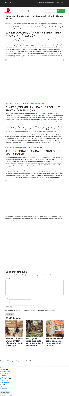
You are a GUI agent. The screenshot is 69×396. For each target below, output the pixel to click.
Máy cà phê (3, 369)
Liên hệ (2, 390)
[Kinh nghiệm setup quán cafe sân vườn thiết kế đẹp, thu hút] (34, 328)
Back (4, 375)
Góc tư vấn (3, 386)
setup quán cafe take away (36, 103)
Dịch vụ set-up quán (7, 380)
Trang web (8, 306)
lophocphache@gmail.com (47, 2)
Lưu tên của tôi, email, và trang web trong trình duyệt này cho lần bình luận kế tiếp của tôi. (31, 310)
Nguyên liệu (3, 377)
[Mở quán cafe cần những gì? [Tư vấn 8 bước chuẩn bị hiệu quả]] (14, 328)
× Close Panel (5, 392)
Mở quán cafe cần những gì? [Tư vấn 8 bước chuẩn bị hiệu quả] (14, 342)
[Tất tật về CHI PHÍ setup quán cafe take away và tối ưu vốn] (55, 328)
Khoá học (2, 367)
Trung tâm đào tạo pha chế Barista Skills (20, 361)
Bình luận (8, 278)
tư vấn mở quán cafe (19, 147)
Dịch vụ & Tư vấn (4, 379)
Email (7, 302)
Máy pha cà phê (6, 371)
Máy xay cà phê (6, 373)
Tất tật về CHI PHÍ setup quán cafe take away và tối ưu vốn (54, 342)
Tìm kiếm (61, 11)
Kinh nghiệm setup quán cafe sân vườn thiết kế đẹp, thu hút (34, 342)
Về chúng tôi (3, 388)
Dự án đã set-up (6, 382)
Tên (6, 298)
